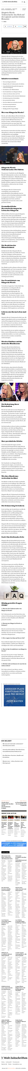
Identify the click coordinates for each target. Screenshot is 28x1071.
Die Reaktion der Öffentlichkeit (11, 89)
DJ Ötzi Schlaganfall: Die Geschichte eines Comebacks (21, 804)
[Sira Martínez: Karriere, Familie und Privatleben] (17, 817)
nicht (22, 433)
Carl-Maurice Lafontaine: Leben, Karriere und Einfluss (6, 922)
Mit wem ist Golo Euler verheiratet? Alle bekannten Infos (13, 744)
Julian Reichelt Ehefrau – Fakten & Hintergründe (6, 1021)
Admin (4, 21)
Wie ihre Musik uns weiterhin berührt (12, 102)
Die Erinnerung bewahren (9, 104)
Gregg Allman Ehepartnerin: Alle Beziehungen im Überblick (20, 988)
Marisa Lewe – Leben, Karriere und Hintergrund (23, 825)
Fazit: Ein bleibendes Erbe (9, 106)
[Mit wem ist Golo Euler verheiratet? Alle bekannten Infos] (4, 817)
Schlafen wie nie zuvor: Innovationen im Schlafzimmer (6, 988)
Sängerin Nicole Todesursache (12, 174)
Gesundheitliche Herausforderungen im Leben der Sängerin (13, 86)
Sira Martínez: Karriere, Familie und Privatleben (17, 824)
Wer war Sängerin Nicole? (9, 82)
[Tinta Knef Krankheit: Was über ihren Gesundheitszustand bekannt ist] (11, 817)
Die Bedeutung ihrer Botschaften (11, 98)
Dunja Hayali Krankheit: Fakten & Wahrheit (20, 1021)
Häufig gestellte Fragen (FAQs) (10, 108)
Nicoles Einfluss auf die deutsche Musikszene (14, 96)
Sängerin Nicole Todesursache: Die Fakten (13, 84)
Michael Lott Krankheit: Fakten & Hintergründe (6, 954)
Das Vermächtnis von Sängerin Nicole (12, 91)
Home (2, 8)
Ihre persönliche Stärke (9, 100)
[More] (25, 26)
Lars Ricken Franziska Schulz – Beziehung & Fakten (20, 921)
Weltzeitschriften (11, 1068)
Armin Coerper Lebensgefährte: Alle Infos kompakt (20, 954)
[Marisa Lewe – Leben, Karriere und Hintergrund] (24, 817)
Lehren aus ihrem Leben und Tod (11, 93)
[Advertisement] (14, 723)
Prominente (8, 8)
